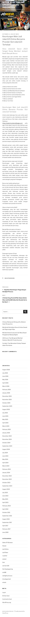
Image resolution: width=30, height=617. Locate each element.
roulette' (4, 555)
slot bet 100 (5, 565)
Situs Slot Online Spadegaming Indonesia (13, 4)
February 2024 (6, 469)
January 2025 (6, 433)
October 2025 (6, 403)
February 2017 (6, 529)
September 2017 (7, 522)
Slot (3, 562)
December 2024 (7, 436)
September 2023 (7, 486)
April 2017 (5, 525)
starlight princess (7, 575)
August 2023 (6, 489)
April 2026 (5, 383)
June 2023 (5, 496)
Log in (4, 592)
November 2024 (7, 439)
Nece (17, 34)
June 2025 (5, 416)
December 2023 (7, 476)
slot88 (4, 572)
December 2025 (7, 396)
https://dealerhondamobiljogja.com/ (12, 123)
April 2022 (5, 509)
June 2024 (5, 456)
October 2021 (6, 512)
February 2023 (6, 506)
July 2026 (5, 373)
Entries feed (5, 596)
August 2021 (6, 519)
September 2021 (7, 516)
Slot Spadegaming (7, 569)
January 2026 (6, 393)
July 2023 (5, 492)
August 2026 (6, 369)
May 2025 (5, 419)
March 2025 (5, 426)
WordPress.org (6, 602)
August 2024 (6, 449)
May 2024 (5, 459)
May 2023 (5, 499)
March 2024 (5, 466)
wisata (4, 582)
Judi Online (5, 549)
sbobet (4, 559)
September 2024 (7, 446)
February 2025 (6, 429)
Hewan (4, 546)
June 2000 (5, 532)
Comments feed (7, 599)
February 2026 (6, 389)
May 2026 (5, 379)
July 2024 (5, 452)
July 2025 (5, 413)
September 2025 (7, 406)
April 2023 (5, 502)
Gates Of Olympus (7, 542)
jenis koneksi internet (7, 611)
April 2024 (5, 462)
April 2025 (5, 423)
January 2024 (6, 472)
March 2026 (5, 386)
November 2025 (7, 399)
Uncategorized (10, 278)
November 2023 (7, 479)
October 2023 (6, 482)
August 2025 (6, 409)
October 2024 (6, 442)
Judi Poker (5, 552)
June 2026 (5, 376)
